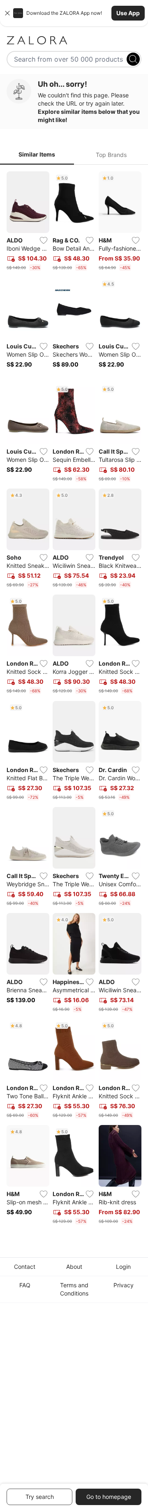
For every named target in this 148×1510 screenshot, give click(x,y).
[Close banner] (7, 13)
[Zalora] (74, 40)
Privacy (123, 1285)
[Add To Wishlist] (43, 240)
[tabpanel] (74, 699)
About (74, 1266)
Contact (24, 1266)
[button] (74, 13)
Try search (39, 1496)
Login (123, 1266)
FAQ (24, 1285)
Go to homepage (108, 1496)
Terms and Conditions (74, 1289)
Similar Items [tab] (36, 154)
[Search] (133, 59)
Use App (128, 12)
